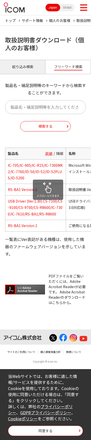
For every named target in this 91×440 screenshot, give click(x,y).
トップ (10, 20)
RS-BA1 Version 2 (22, 189)
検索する (45, 126)
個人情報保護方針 (50, 352)
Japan (53, 7)
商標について (73, 352)
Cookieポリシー (23, 419)
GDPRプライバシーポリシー (45, 412)
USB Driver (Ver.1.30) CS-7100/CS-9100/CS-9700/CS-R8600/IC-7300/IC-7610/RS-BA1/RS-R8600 (35, 207)
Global (67, 7)
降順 (59, 153)
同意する (45, 430)
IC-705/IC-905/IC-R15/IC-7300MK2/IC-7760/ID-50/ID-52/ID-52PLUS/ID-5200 (35, 171)
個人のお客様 (59, 20)
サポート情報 (32, 20)
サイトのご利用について (21, 352)
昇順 (48, 153)
